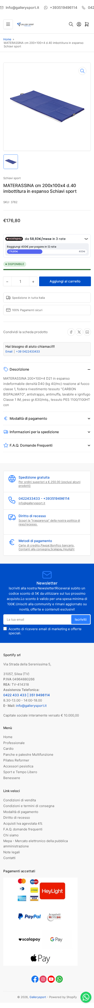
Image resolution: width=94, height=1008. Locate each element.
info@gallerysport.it (32, 503)
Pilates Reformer (16, 760)
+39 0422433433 (28, 351)
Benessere (11, 778)
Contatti (9, 858)
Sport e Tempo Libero (20, 772)
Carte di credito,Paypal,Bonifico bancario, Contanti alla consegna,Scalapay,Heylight (47, 547)
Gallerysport (38, 997)
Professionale (14, 743)
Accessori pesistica (18, 766)
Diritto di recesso (16, 817)
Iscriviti (81, 619)
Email (9, 351)
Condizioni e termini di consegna (28, 806)
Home (7, 39)
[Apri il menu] (8, 24)
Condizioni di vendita (19, 800)
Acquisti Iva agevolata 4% (22, 823)
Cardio (8, 748)
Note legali (11, 852)
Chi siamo (11, 835)
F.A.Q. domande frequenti (22, 829)
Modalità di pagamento (20, 812)
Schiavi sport (12, 178)
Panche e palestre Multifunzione (28, 754)
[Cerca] (71, 24)
